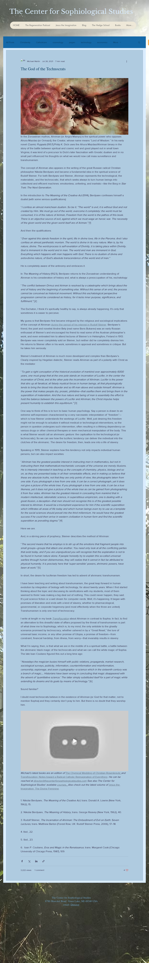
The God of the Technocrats (43, 68)
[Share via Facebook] (22, 861)
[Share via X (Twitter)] (29, 861)
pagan (72, 42)
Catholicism (41, 42)
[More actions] (126, 61)
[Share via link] (43, 861)
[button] (139, 42)
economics (102, 42)
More (115, 42)
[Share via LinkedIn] (36, 861)
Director (75, 904)
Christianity (25, 42)
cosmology (58, 42)
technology (86, 42)
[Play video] (74, 741)
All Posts (10, 42)
